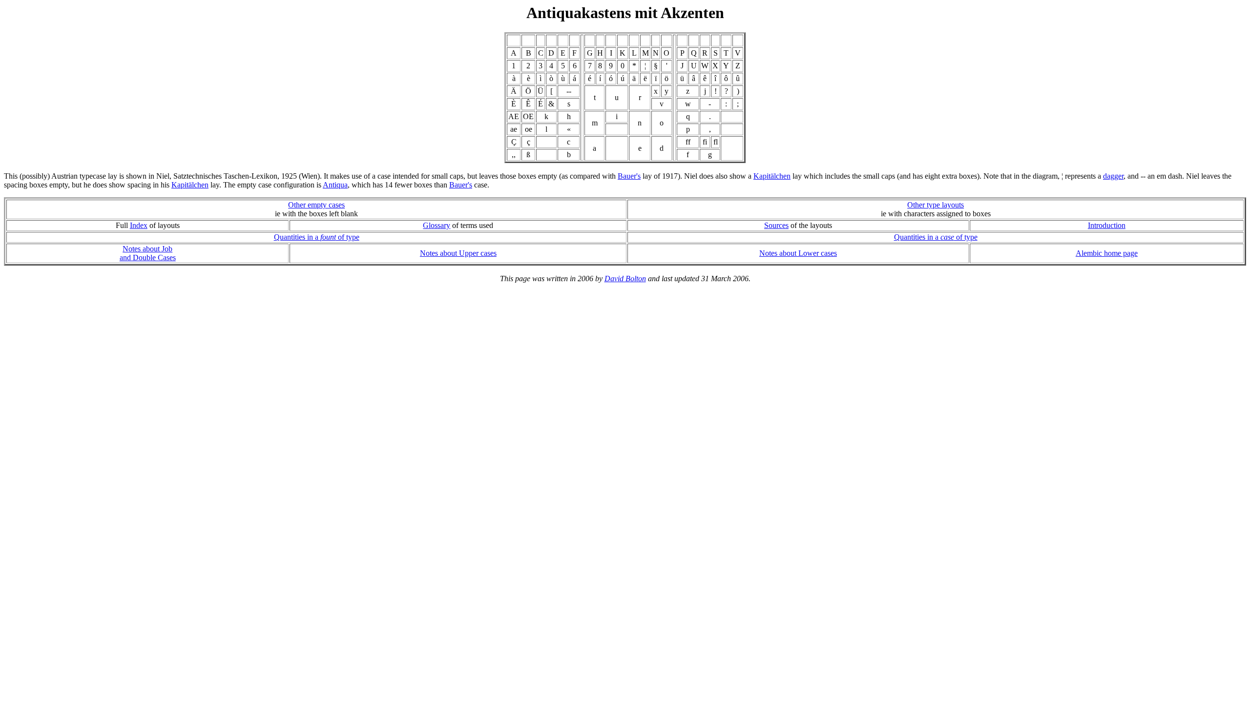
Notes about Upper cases (458, 253)
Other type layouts (935, 205)
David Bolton (625, 278)
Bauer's (629, 176)
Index (138, 225)
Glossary (436, 225)
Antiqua (335, 185)
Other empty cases (316, 205)
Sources (776, 225)
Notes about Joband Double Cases (148, 253)
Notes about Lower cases (798, 253)
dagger (1113, 176)
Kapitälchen (772, 176)
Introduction (1106, 225)
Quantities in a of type (316, 237)
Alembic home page (1107, 253)
